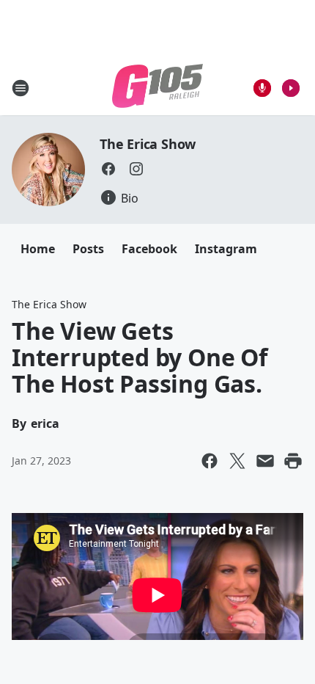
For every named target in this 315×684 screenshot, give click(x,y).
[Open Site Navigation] (20, 88)
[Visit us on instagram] (136, 169)
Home (38, 249)
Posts (88, 249)
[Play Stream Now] (291, 88)
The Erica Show (148, 144)
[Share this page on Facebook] (209, 461)
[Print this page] (293, 461)
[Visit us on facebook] (108, 169)
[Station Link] (157, 88)
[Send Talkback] (262, 88)
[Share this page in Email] (265, 461)
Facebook (149, 249)
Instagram (226, 249)
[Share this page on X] (237, 461)
